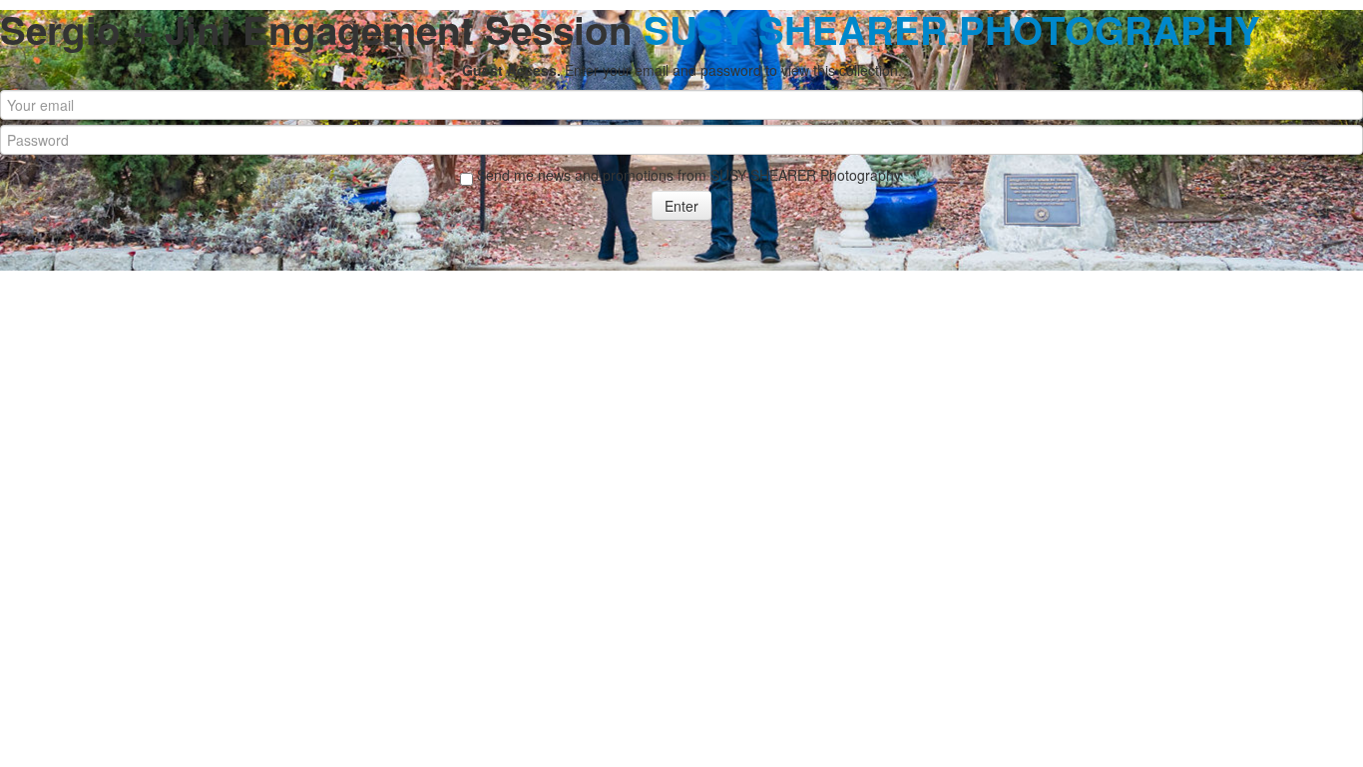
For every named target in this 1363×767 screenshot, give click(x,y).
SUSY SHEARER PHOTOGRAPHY (952, 29)
